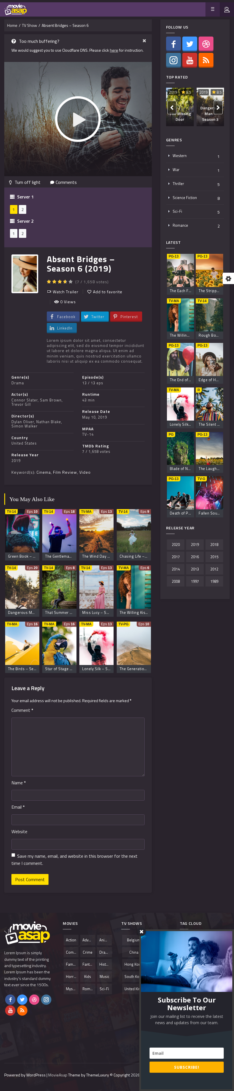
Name (18, 782)
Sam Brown (51, 400)
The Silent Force (213, 424)
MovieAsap (57, 1075)
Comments (66, 182)
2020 (176, 544)
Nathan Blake (48, 422)
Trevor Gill (21, 404)
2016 (195, 557)
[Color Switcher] (228, 278)
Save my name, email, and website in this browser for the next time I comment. (74, 860)
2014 (176, 569)
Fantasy (88, 964)
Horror (71, 976)
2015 (214, 557)
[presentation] (172, 107)
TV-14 (88, 434)
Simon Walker (24, 426)
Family (71, 964)
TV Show (29, 25)
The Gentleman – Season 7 (68, 556)
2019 (16, 460)
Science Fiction (185, 197)
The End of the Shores (189, 380)
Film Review (65, 472)
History (105, 964)
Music (104, 976)
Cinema (44, 472)
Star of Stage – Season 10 (68, 669)
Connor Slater (24, 400)
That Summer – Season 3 (67, 612)
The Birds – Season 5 (27, 669)
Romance (180, 225)
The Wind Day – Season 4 (104, 556)
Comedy (72, 952)
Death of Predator (186, 513)
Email (18, 806)
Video (85, 472)
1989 (214, 581)
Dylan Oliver (22, 422)
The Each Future (184, 291)
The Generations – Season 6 (145, 669)
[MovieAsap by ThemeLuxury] (15, 9)
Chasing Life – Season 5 (141, 556)
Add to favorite (107, 292)
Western (180, 155)
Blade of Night (182, 468)
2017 (176, 557)
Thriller (178, 183)
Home (12, 25)
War (176, 169)
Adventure (88, 940)
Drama (17, 383)
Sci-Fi (177, 211)
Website (19, 831)
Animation (105, 940)
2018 (214, 544)
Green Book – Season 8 (29, 556)
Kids (87, 976)
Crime (87, 952)
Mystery (72, 989)
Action (71, 940)
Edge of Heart (211, 380)
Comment (22, 710)
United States (24, 443)
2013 (195, 569)
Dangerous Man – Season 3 (32, 612)
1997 (195, 581)
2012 (214, 569)
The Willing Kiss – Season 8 (144, 612)
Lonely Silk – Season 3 (102, 669)
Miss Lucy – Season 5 (101, 612)
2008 (176, 581)
